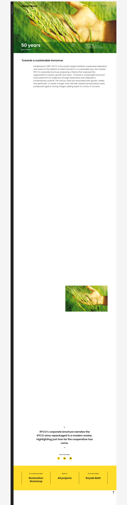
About (94, 6)
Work (85, 6)
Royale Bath (93, 478)
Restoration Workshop (36, 479)
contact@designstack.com (64, 497)
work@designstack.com (61, 499)
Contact (104, 6)
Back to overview (26, 49)
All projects (65, 478)
